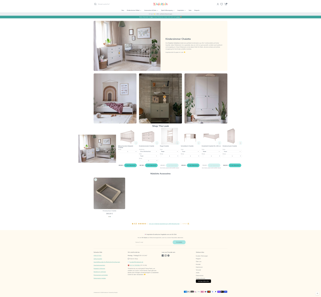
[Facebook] (163, 256)
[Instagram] (166, 256)
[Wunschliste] (221, 4)
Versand (198, 270)
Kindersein (105, 292)
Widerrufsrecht (200, 278)
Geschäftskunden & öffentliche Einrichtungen (107, 262)
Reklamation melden (100, 278)
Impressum (199, 267)
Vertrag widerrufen (203, 281)
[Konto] (218, 4)
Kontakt (198, 264)
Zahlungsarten (98, 259)
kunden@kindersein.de (136, 262)
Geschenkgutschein (99, 265)
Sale (190, 10)
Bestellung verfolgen (100, 272)
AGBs (197, 273)
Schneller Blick (109, 206)
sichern (178, 17)
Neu (123, 10)
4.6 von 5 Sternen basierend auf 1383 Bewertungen (164, 224)
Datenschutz (199, 275)
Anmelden (179, 242)
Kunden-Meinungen (202, 256)
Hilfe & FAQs (97, 255)
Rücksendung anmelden (101, 275)
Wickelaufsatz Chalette (109, 211)
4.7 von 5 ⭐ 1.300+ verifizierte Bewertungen (160, 14)
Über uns (198, 261)
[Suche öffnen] (95, 4)
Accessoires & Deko (150, 10)
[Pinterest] (168, 256)
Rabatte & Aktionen (99, 268)
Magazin (196, 10)
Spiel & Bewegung (167, 10)
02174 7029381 (135, 265)
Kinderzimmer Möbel (133, 10)
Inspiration (180, 10)
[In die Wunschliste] (96, 180)
